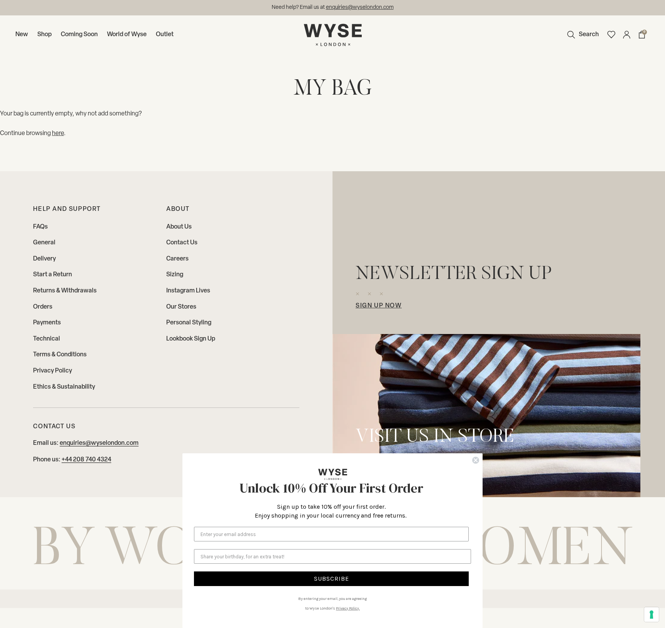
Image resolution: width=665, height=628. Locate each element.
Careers (177, 259)
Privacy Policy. (348, 608)
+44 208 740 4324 (86, 460)
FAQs (40, 227)
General (44, 243)
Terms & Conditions (60, 355)
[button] (581, 34)
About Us (179, 227)
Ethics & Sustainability (64, 387)
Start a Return (52, 275)
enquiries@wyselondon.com (99, 443)
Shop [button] (44, 35)
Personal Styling (188, 323)
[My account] (626, 34)
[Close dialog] (476, 460)
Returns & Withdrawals (65, 291)
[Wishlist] (611, 34)
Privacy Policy (52, 371)
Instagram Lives (188, 291)
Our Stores (181, 307)
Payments (47, 323)
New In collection (361, 7)
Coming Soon (79, 35)
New (21, 35)
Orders (42, 307)
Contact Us (181, 243)
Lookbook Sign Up (190, 339)
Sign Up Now (379, 306)
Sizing (174, 275)
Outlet (165, 35)
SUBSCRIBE (331, 578)
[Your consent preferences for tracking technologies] (651, 614)
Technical (46, 339)
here (58, 133)
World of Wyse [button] (127, 35)
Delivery (44, 259)
